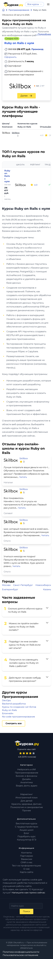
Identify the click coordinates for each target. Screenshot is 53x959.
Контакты (26, 852)
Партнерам (26, 856)
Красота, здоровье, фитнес (26, 804)
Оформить (10, 57)
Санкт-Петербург (23, 585)
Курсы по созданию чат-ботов (19, 707)
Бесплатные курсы (26, 823)
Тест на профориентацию (26, 865)
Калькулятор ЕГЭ (26, 839)
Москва (6, 585)
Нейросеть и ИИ (26, 769)
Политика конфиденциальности (21, 952)
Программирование (26, 772)
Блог (26, 833)
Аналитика (26, 782)
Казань (47, 589)
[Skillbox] (20, 185)
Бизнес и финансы (26, 776)
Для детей (26, 801)
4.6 (40, 86)
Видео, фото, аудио (26, 785)
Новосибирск (43, 585)
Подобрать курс (27, 836)
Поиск (26, 911)
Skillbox (16, 133)
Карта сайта (26, 872)
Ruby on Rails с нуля (7, 176)
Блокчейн (7, 713)
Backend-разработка (14, 703)
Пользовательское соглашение (20, 955)
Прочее (26, 810)
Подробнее (44, 34)
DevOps (6, 700)
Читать (23, 477)
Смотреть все (14, 723)
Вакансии (26, 859)
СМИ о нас (26, 862)
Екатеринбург (10, 589)
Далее (24, 95)
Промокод (37, 49)
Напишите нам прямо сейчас (28, 892)
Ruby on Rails (9, 710)
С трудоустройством (26, 826)
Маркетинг (26, 794)
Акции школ (26, 830)
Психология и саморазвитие (26, 807)
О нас (26, 869)
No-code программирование (18, 716)
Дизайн (26, 779)
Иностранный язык (26, 797)
